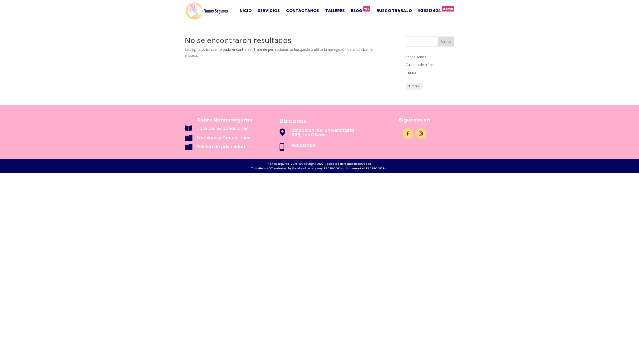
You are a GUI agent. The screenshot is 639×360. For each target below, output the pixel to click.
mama (411, 72)
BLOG (360, 11)
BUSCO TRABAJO (394, 11)
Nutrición (414, 86)
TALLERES (335, 11)
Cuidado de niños (420, 64)
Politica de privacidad (220, 147)
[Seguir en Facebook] (407, 133)
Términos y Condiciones (223, 137)
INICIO (245, 11)
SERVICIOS (269, 11)
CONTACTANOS (302, 11)
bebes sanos (416, 56)
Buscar (446, 41)
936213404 (435, 11)
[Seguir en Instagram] (420, 133)
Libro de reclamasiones (222, 128)
